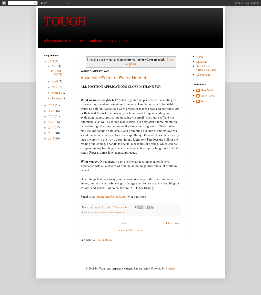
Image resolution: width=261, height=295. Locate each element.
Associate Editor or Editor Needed (114, 77)
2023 (51, 105)
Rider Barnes (207, 96)
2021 (51, 116)
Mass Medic (207, 90)
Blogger (170, 268)
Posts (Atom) (104, 240)
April (55, 81)
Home (122, 223)
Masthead (201, 61)
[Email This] (137, 207)
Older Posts (172, 223)
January (56, 98)
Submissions (203, 75)
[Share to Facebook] (148, 207)
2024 (51, 61)
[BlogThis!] (140, 207)
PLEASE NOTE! (57, 72)
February (57, 92)
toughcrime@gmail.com (111, 196)
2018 (51, 133)
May (55, 66)
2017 (51, 138)
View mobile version (130, 230)
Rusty (203, 101)
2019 (51, 127)
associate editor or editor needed (108, 212)
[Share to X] (144, 207)
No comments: (122, 207)
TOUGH (65, 21)
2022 (51, 111)
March (56, 87)
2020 (51, 122)
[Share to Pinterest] (152, 207)
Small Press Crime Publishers (206, 68)
